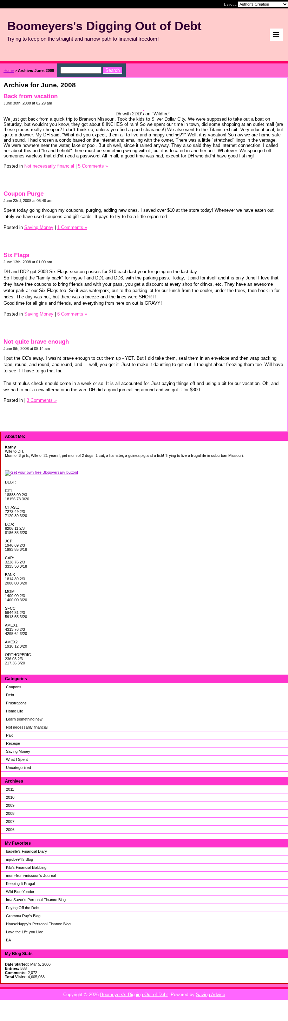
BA (8, 940)
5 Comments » (93, 166)
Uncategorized (18, 767)
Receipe (13, 743)
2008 (10, 813)
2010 (10, 797)
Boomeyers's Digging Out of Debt (134, 994)
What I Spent (17, 759)
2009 (10, 805)
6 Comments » (72, 314)
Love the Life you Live (24, 932)
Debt (10, 695)
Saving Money (18, 751)
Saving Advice (210, 994)
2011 (10, 789)
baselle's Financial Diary (26, 851)
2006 (10, 829)
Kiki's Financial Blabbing (26, 867)
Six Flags (16, 255)
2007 (10, 821)
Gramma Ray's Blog (23, 916)
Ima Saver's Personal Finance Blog (36, 900)
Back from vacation (31, 96)
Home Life (14, 711)
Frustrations (16, 703)
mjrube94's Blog (19, 859)
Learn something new (24, 719)
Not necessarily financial (26, 727)
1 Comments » (72, 227)
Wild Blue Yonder (20, 892)
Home (9, 70)
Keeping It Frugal (20, 883)
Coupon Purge (24, 193)
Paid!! (10, 735)
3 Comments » (42, 400)
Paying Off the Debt (22, 908)
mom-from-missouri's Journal (31, 875)
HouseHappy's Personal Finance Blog (38, 924)
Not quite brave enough (36, 341)
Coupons (13, 687)
